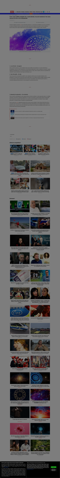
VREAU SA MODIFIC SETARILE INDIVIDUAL (53, 470)
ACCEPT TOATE (53, 467)
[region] (30, 469)
